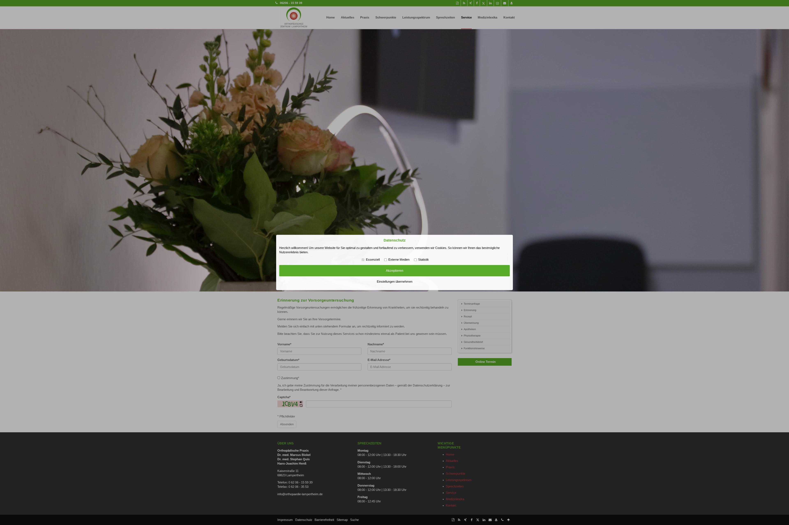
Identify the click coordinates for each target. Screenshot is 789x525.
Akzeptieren (394, 270)
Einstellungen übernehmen (394, 281)
